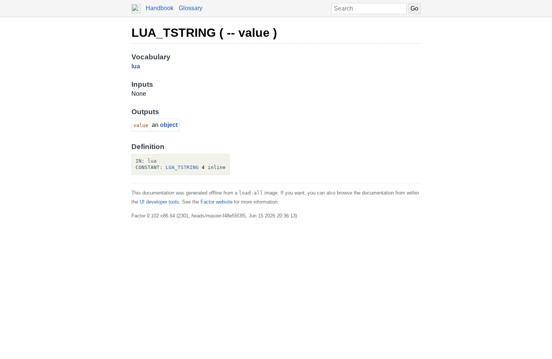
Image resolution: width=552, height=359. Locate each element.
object (169, 125)
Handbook (159, 8)
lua (135, 66)
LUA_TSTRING (182, 167)
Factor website (216, 202)
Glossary (190, 8)
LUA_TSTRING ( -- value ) (204, 32)
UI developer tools (159, 202)
